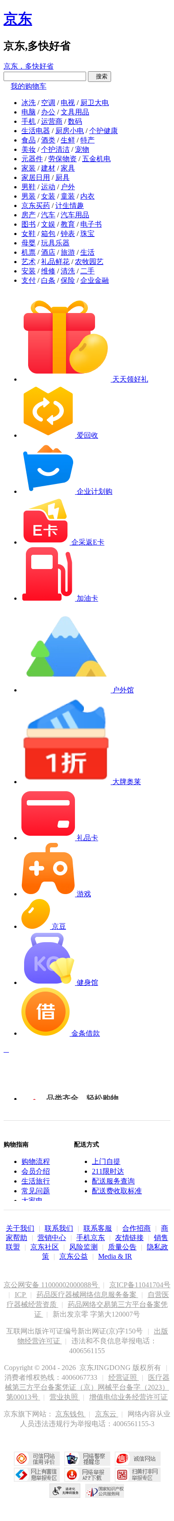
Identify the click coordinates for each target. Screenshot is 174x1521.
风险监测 (83, 1247)
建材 (48, 168)
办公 (48, 112)
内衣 (87, 196)
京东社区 (44, 1247)
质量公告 (122, 1247)
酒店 (48, 252)
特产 (87, 140)
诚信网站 (138, 1459)
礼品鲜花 (55, 261)
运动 (48, 187)
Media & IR (115, 1256)
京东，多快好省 (29, 66)
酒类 (48, 140)
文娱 (48, 224)
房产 (28, 215)
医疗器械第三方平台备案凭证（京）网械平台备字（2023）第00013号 (87, 1387)
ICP (21, 1294)
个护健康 (103, 130)
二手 (87, 271)
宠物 (82, 149)
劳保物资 (62, 159)
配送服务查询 (113, 1181)
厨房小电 (69, 130)
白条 (48, 280)
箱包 (48, 233)
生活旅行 (35, 1181)
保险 (68, 280)
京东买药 (35, 205)
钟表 (68, 233)
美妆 (28, 149)
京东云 (106, 1414)
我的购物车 (28, 86)
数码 (75, 121)
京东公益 (73, 1256)
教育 (68, 224)
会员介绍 (35, 1171)
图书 (28, 224)
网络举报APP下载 (87, 1475)
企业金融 (94, 280)
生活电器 (35, 130)
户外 (68, 187)
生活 (87, 252)
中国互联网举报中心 (37, 1475)
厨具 (62, 177)
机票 (28, 252)
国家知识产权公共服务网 (104, 1491)
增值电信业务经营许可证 (128, 1397)
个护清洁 (55, 149)
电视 (68, 102)
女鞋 (28, 233)
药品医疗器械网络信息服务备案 (87, 1294)
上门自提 (106, 1161)
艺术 (28, 261)
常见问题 (35, 1191)
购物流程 (35, 1161)
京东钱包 (70, 1414)
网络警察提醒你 (87, 1459)
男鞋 (28, 187)
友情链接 (129, 1237)
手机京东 (90, 1237)
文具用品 (75, 112)
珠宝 (87, 233)
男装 (28, 196)
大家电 (32, 1200)
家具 (68, 168)
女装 (48, 196)
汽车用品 (75, 215)
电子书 (91, 224)
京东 (18, 19)
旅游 (68, 252)
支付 (28, 280)
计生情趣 (69, 205)
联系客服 (97, 1228)
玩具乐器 (55, 243)
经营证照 (123, 1377)
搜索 (99, 76)
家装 (28, 168)
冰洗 (28, 102)
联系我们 (59, 1228)
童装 (68, 196)
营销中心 (51, 1237)
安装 (28, 271)
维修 (48, 271)
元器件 (32, 159)
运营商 (51, 121)
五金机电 (96, 159)
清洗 (68, 271)
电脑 (28, 112)
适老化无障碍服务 (65, 1491)
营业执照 (65, 1397)
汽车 (48, 215)
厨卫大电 (94, 102)
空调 (48, 102)
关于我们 (20, 1228)
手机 (28, 121)
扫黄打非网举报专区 (138, 1475)
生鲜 (68, 140)
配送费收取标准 (117, 1191)
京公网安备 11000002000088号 (52, 1285)
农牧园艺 (89, 261)
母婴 (28, 243)
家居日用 (35, 177)
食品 (28, 140)
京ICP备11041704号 (139, 1285)
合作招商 (136, 1228)
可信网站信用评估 (37, 1459)
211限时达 (108, 1171)
